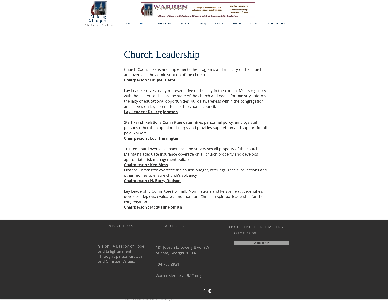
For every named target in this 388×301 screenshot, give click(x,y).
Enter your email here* (246, 233)
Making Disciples (99, 19)
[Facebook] (204, 291)
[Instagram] (210, 291)
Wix (172, 299)
